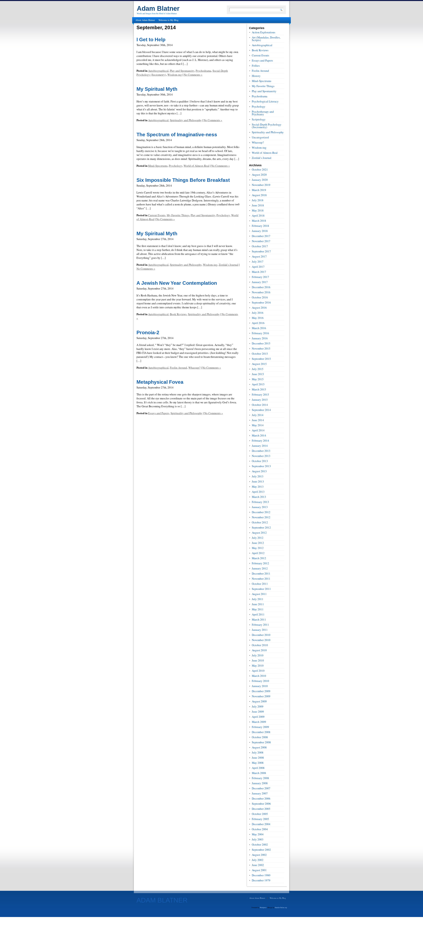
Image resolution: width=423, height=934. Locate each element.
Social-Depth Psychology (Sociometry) (266, 126)
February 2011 (260, 625)
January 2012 (260, 568)
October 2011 (260, 584)
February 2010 (260, 681)
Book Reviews (178, 314)
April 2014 (258, 430)
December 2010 (261, 635)
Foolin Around (178, 368)
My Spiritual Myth (156, 89)
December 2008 (261, 732)
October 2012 (260, 522)
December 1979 (261, 880)
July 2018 (257, 200)
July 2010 (257, 655)
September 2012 (261, 527)
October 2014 (260, 405)
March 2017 (259, 272)
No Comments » (193, 75)
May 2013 (258, 486)
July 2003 (257, 839)
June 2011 (258, 604)
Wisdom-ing (174, 75)
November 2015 (261, 348)
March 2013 (259, 497)
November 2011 (261, 578)
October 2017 (260, 246)
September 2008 (261, 742)
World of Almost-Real (196, 166)
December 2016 (261, 287)
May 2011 (258, 609)
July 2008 (257, 752)
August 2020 (259, 175)
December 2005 (261, 809)
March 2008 (259, 773)
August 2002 (259, 855)
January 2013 (260, 507)
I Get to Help (150, 39)
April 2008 (258, 768)
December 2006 (261, 798)
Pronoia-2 (147, 332)
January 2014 (260, 446)
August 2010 (259, 650)
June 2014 (258, 420)
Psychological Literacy (265, 101)
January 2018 (260, 231)
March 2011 (259, 619)
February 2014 (260, 440)
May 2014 (258, 425)
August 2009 (259, 701)
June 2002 (258, 865)
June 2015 (258, 374)
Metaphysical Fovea (159, 382)
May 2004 (258, 834)
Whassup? (194, 368)
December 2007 (261, 788)
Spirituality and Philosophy (186, 120)
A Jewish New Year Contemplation (176, 283)
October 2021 (260, 169)
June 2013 (258, 481)
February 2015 (260, 394)
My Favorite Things (178, 215)
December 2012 (261, 512)
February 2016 (260, 333)
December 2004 (261, 824)
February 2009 (260, 727)
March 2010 (259, 676)
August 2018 (259, 195)
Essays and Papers (158, 413)
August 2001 (259, 870)
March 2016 (259, 328)
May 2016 (258, 318)
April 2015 (258, 384)
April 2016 (258, 323)
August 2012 (259, 532)
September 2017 (261, 251)
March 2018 (259, 221)
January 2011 (260, 630)
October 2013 (260, 461)
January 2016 (260, 338)
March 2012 (259, 558)
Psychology (175, 166)
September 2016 (261, 302)
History (256, 76)
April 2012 (258, 553)
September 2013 (261, 466)
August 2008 (259, 747)
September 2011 (261, 589)
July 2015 (257, 369)
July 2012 (257, 538)
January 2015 (260, 400)
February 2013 (260, 502)
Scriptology (259, 119)
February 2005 (260, 819)
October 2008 (260, 737)
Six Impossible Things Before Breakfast (183, 180)
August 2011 (259, 594)
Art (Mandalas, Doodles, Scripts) (266, 38)
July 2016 (257, 313)
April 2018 (258, 215)
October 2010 (260, 645)
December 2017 (261, 236)
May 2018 (258, 210)
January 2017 (260, 282)
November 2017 (261, 241)
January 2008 (260, 783)
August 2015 (259, 364)
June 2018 (258, 205)
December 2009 (261, 691)
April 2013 (258, 492)
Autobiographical (158, 71)
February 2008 (260, 778)
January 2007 (260, 793)
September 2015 (261, 359)
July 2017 (257, 261)
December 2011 (261, 573)
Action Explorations (263, 32)
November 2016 (261, 292)
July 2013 (257, 476)
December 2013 (261, 451)
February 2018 (260, 226)
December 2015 (261, 343)
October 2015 (260, 353)
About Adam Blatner (145, 20)
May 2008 (258, 763)
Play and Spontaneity (182, 71)
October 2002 (260, 844)
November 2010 (261, 640)
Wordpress (263, 907)
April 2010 (258, 671)
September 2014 (261, 410)
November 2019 (261, 185)
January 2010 (260, 686)
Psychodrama (203, 71)
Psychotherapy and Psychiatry (263, 113)
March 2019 (259, 190)
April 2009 (258, 717)
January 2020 (260, 180)
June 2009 (258, 711)
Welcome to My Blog (168, 20)
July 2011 (257, 599)
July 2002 (257, 860)
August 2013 (259, 471)
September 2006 (261, 803)
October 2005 (260, 814)
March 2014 (259, 435)
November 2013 (261, 456)
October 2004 (260, 829)
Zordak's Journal (228, 265)
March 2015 (259, 389)
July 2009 (257, 706)
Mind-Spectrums (158, 166)
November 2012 (261, 517)
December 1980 (261, 875)
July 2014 (257, 415)
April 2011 (258, 614)
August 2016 (259, 307)
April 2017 (258, 267)
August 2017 (259, 256)
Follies (256, 65)
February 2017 (260, 277)
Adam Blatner (158, 8)
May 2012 (258, 548)
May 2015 (258, 379)
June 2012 (258, 543)
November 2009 (261, 696)
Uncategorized (260, 137)
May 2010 (258, 665)
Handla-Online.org (281, 907)
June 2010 (258, 660)
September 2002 (261, 850)
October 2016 (260, 297)
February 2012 (260, 563)
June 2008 (258, 757)
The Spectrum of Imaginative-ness (176, 134)
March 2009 (259, 722)
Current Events (156, 215)
